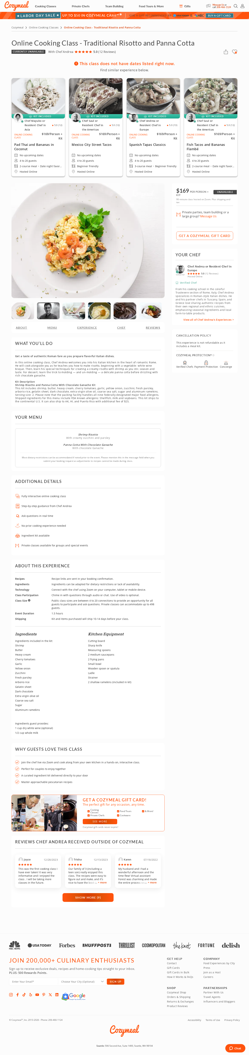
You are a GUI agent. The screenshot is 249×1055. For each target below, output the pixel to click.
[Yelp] (30, 994)
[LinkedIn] (57, 994)
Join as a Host (212, 972)
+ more (102, 882)
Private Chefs (81, 6)
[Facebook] (17, 994)
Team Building (114, 6)
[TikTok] (24, 994)
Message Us (218, 4)
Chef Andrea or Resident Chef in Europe (210, 268)
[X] (50, 994)
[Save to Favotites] (236, 52)
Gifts (187, 6)
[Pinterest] (44, 994)
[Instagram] (11, 994)
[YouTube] (37, 994)
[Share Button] (226, 52)
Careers (208, 977)
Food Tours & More (151, 6)
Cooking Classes (45, 6)
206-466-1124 (224, 7)
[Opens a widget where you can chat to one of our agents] (235, 1048)
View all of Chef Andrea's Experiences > (208, 319)
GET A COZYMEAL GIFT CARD (205, 235)
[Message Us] (209, 6)
